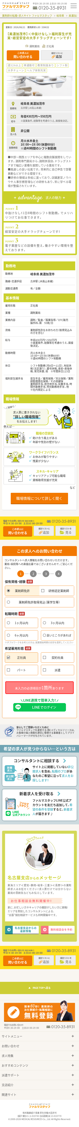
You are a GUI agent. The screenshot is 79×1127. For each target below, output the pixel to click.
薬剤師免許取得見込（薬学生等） (39, 602)
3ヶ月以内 (57, 623)
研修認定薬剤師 (58, 591)
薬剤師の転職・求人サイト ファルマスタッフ (27, 16)
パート (21, 670)
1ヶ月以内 (21, 623)
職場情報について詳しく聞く (39, 498)
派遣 (57, 670)
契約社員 (57, 657)
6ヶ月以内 (21, 635)
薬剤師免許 (22, 591)
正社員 (21, 657)
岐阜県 (60, 16)
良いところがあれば (59, 635)
